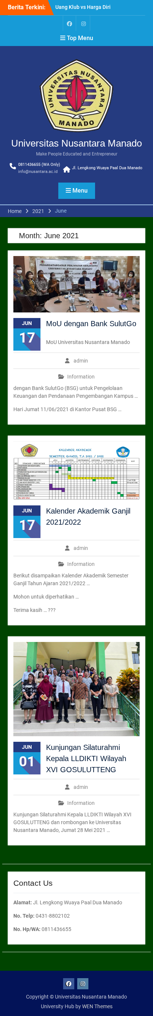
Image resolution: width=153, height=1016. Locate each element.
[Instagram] (83, 23)
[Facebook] (69, 23)
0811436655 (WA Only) (39, 164)
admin (81, 361)
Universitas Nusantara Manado (76, 143)
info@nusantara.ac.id (38, 171)
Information (81, 377)
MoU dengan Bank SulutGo (91, 323)
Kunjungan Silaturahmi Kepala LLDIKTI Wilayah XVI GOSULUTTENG (86, 758)
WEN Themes (97, 1006)
